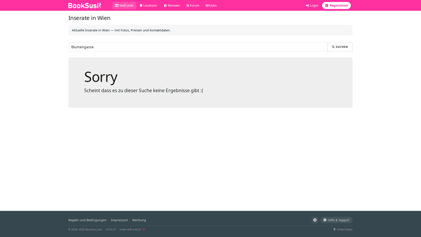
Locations (149, 5)
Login (313, 5)
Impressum (119, 220)
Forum (194, 5)
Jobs (213, 5)
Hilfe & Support (339, 220)
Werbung (139, 220)
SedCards (127, 5)
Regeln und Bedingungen (87, 220)
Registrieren (338, 5)
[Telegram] (315, 220)
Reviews (173, 5)
